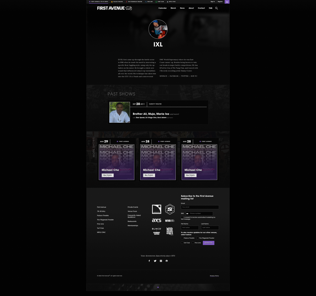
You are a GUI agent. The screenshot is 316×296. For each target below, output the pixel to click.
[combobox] (188, 214)
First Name (184, 224)
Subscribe (208, 243)
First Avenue (101, 207)
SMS (182, 213)
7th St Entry (101, 211)
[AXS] (156, 221)
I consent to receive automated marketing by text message (198, 218)
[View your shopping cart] (227, 2)
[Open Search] (216, 8)
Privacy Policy (214, 276)
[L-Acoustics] (156, 209)
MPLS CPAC (101, 232)
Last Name (205, 224)
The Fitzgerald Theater (206, 238)
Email (183, 203)
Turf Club (187, 243)
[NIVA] (169, 221)
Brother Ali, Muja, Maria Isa (156, 114)
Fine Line (197, 243)
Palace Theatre (189, 238)
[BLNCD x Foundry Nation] (156, 231)
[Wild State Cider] (169, 231)
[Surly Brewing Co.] (169, 209)
